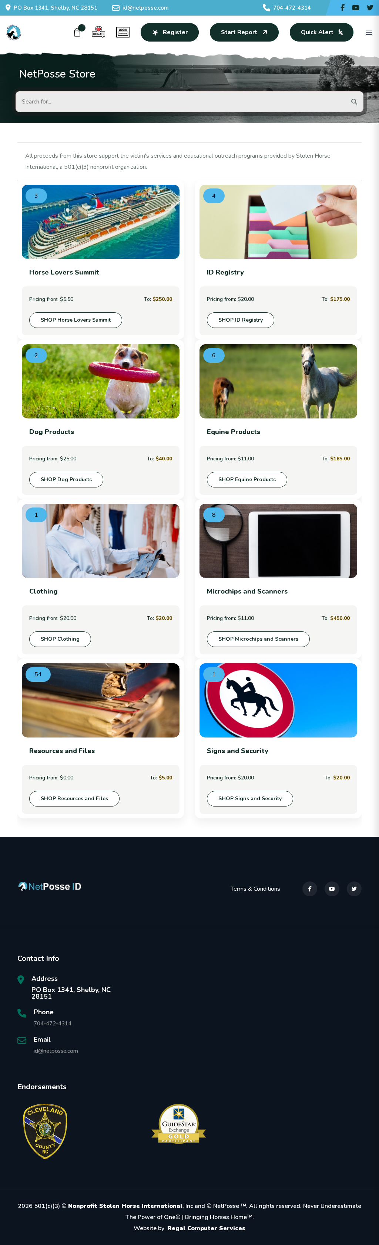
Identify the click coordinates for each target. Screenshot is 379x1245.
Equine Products (233, 431)
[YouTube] (332, 888)
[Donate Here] (98, 32)
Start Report (239, 32)
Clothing (43, 591)
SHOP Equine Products (247, 479)
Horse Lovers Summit (64, 272)
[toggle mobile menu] (369, 32)
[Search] (354, 102)
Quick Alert (317, 32)
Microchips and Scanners (247, 591)
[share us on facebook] (343, 7)
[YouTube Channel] (355, 7)
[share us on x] (370, 7)
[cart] (77, 32)
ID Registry (225, 272)
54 (38, 674)
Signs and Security (237, 750)
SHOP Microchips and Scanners (258, 639)
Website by (189, 1228)
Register (175, 32)
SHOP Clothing (60, 639)
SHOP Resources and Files (74, 798)
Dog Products (51, 431)
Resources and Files (62, 750)
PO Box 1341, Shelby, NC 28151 (55, 8)
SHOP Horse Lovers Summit (76, 319)
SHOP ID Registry (240, 319)
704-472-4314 (292, 8)
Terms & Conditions (255, 889)
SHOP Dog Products (66, 479)
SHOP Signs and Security (250, 798)
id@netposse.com (146, 8)
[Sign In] (123, 32)
